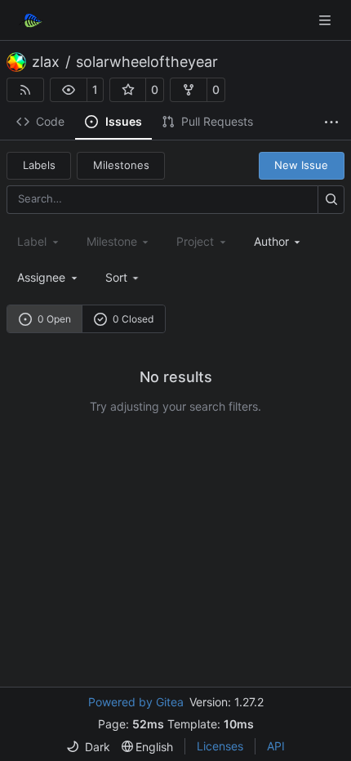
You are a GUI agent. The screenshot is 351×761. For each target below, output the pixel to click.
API (276, 746)
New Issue (301, 164)
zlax (46, 62)
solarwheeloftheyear (147, 62)
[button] (68, 90)
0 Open (54, 319)
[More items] (331, 122)
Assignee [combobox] (41, 277)
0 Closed (133, 319)
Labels (39, 164)
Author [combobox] (271, 241)
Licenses (220, 746)
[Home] (31, 20)
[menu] (124, 277)
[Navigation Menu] (326, 20)
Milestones (121, 164)
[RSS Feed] (25, 90)
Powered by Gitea (136, 702)
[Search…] (331, 199)
